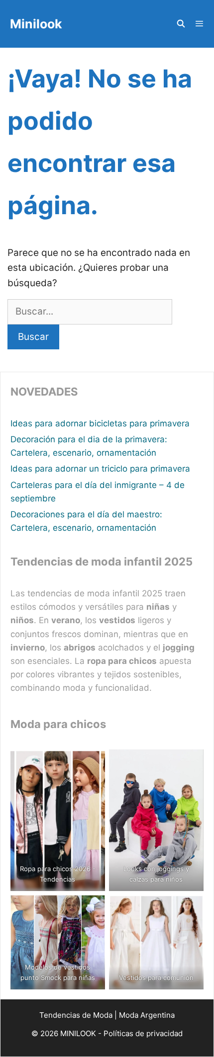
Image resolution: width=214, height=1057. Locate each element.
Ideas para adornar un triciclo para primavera (100, 469)
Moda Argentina (147, 1015)
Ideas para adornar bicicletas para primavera (100, 423)
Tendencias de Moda (75, 1015)
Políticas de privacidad (143, 1033)
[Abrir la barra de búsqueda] (180, 24)
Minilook (36, 23)
